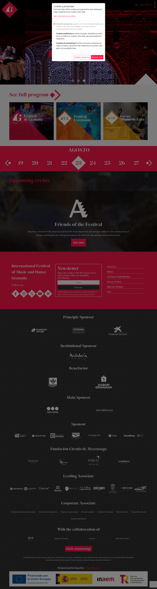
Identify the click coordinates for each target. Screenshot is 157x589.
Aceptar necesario (82, 57)
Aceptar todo (97, 57)
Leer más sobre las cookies (64, 16)
